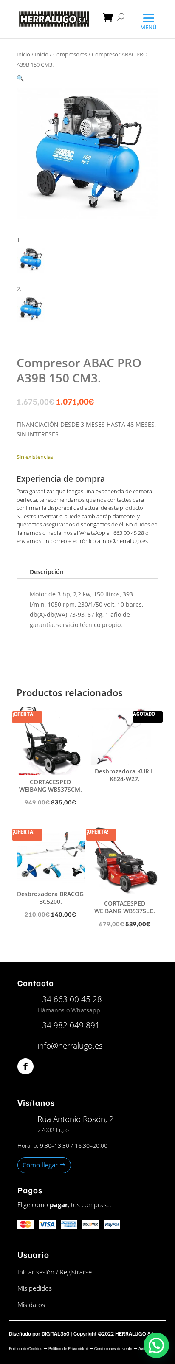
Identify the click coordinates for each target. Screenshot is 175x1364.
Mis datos (31, 1304)
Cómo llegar (40, 1165)
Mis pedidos (34, 1288)
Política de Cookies (25, 1348)
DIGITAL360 (55, 1333)
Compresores (70, 54)
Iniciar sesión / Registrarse (54, 1272)
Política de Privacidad (68, 1348)
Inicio (23, 54)
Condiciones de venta (113, 1348)
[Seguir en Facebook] (25, 1066)
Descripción (47, 572)
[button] (20, 78)
